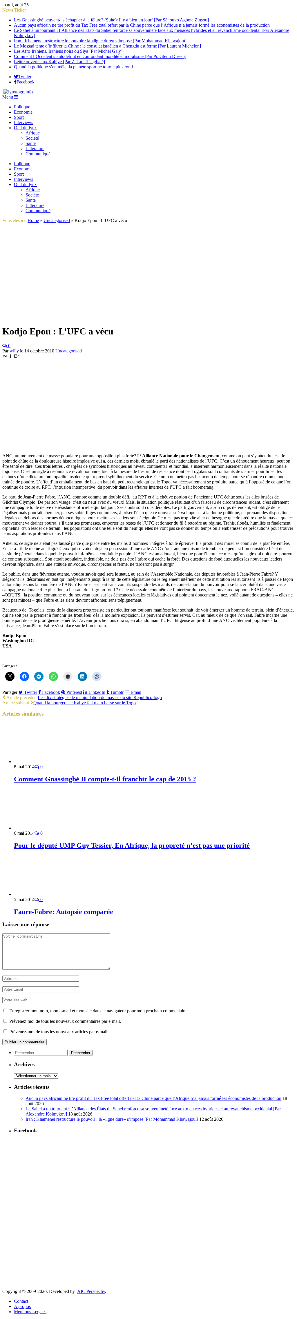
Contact (21, 1301)
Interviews (23, 122)
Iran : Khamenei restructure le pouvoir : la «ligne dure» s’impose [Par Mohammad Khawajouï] (100, 40)
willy (14, 350)
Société (32, 138)
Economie (23, 112)
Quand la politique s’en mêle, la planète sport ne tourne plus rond (73, 66)
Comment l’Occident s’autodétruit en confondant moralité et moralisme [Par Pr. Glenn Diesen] (100, 56)
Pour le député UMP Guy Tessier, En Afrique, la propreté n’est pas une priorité (132, 845)
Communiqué (38, 153)
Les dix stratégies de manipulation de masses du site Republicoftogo (100, 697)
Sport (19, 117)
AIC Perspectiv (91, 1291)
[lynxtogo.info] (17, 91)
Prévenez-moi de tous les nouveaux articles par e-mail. (58, 1031)
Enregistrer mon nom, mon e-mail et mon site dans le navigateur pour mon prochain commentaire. (98, 1010)
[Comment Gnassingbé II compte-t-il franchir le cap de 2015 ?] (45, 761)
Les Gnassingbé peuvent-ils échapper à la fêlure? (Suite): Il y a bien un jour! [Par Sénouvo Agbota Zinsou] (111, 19)
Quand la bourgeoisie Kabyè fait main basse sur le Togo (84, 702)
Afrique (33, 132)
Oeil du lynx (25, 127)
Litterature (35, 148)
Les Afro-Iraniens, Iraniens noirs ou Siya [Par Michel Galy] (68, 51)
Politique (22, 106)
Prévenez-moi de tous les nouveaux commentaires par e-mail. (65, 1021)
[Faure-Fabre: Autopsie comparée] (45, 894)
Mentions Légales (30, 1311)
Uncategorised (68, 350)
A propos (22, 1306)
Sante (31, 143)
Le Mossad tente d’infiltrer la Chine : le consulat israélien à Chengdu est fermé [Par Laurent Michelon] (107, 45)
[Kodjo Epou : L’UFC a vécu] (76, 317)
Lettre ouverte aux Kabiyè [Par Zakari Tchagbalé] (59, 61)
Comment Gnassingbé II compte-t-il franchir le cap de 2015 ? (105, 779)
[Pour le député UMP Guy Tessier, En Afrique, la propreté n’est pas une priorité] (45, 827)
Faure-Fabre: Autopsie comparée (63, 912)
